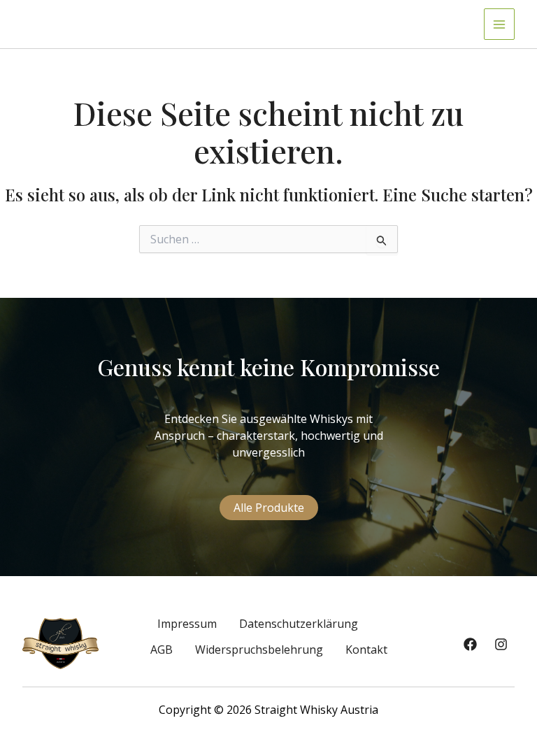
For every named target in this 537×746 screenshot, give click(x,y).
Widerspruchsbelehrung (259, 649)
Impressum (187, 623)
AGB (161, 649)
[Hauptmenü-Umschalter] (499, 23)
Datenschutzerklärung (298, 623)
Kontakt (366, 649)
